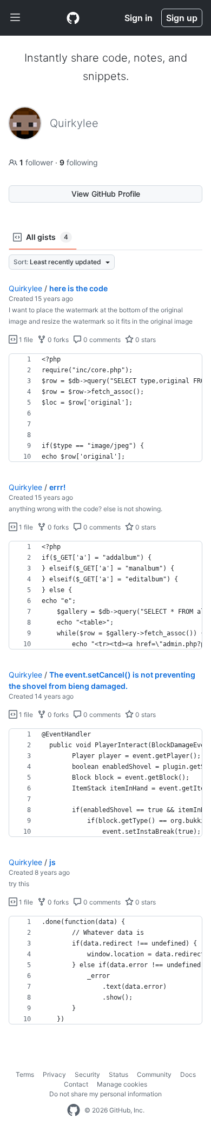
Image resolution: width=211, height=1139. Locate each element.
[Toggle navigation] (15, 18)
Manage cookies (122, 1084)
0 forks (57, 340)
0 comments (101, 340)
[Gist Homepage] (73, 17)
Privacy (54, 1074)
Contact (76, 1084)
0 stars (145, 340)
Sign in (138, 17)
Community (154, 1074)
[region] (105, 408)
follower (37, 162)
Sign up (181, 17)
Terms (25, 1074)
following (79, 162)
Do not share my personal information (105, 1094)
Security (87, 1074)
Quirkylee (25, 288)
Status (118, 1074)
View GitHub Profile (105, 193)
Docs (188, 1074)
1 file (25, 340)
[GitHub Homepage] (73, 1110)
